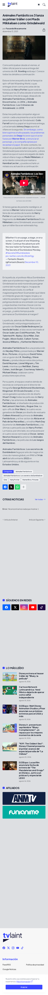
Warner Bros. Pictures (30, 480)
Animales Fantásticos (24, 472)
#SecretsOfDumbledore (18, 253)
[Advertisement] (24, 638)
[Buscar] (44, 4)
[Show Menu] (4, 4)
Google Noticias (9, 969)
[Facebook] (5, 487)
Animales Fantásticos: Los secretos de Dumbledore (23, 476)
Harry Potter (14, 480)
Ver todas (39, 499)
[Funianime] (24, 812)
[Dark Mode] (39, 4)
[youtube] (33, 607)
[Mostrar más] (23, 487)
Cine (5, 480)
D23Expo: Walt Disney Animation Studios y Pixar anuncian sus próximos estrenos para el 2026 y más (32, 711)
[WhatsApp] (17, 487)
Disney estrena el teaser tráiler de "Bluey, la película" (31, 676)
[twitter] (15, 607)
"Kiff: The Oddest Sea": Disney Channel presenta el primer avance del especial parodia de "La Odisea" (32, 748)
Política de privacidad (35, 964)
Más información (23, 981)
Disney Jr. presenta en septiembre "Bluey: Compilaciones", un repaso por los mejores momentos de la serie (31, 730)
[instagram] (24, 607)
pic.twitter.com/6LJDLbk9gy (20, 256)
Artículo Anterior (11, 520)
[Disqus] (24, 559)
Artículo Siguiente (36, 520)
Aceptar (24, 987)
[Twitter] (11, 487)
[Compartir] (42, 29)
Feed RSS (7, 964)
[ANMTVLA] (24, 798)
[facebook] (6, 607)
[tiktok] (41, 607)
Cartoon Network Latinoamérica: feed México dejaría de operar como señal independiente (31, 692)
